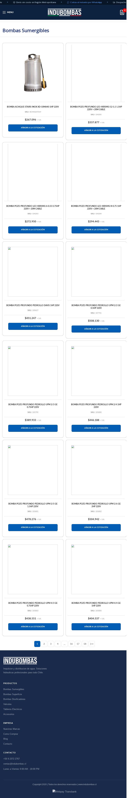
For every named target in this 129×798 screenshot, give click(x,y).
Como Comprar (10, 734)
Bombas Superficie (12, 694)
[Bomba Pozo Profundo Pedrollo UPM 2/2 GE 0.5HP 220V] (96, 271)
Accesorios (8, 714)
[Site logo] (64, 12)
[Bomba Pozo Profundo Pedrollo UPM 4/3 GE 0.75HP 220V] (33, 569)
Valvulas (7, 704)
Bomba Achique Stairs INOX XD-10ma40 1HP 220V (33, 107)
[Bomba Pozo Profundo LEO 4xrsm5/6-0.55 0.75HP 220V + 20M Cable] (33, 172)
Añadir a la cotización (33, 128)
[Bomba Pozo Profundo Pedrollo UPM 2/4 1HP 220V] (96, 371)
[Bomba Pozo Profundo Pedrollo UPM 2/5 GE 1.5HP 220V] (33, 470)
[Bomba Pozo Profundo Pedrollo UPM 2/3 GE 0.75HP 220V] (33, 371)
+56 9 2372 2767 (11, 758)
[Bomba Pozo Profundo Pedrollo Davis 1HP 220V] (33, 271)
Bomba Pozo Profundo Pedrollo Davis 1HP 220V (32, 305)
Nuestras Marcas (11, 729)
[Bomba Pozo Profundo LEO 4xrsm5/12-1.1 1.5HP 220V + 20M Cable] (96, 73)
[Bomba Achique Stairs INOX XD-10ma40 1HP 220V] (33, 73)
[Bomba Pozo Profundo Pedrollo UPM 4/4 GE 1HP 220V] (96, 569)
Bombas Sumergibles (13, 689)
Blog (5, 739)
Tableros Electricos (12, 709)
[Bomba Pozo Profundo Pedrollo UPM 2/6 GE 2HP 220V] (96, 470)
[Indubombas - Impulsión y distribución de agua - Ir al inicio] (20, 660)
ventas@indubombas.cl (14, 764)
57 (78, 644)
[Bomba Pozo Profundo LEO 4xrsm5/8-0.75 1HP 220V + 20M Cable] (96, 172)
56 (71, 644)
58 (85, 644)
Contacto (7, 744)
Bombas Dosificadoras (14, 699)
